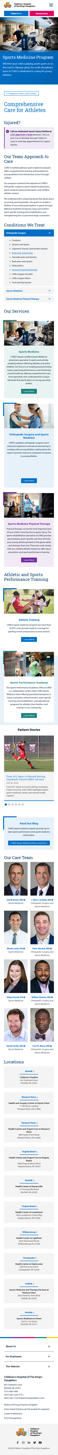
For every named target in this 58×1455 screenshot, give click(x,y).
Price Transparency (13, 1418)
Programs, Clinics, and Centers (22, 93)
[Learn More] (29, 333)
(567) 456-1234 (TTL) (13, 1394)
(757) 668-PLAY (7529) (21, 134)
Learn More (29, 391)
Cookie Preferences (13, 1413)
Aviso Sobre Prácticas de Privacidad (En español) (26, 1409)
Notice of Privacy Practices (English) (20, 1404)
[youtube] (40, 1442)
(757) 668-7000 (11, 1391)
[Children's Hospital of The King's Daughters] (19, 5)
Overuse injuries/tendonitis (24, 269)
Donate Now (42, 13)
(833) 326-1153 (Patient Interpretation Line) (24, 1398)
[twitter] (34, 1442)
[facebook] (18, 1442)
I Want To (15, 13)
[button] (51, 5)
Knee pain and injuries (22, 252)
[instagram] (23, 1442)
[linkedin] (29, 1442)
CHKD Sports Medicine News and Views (29, 843)
